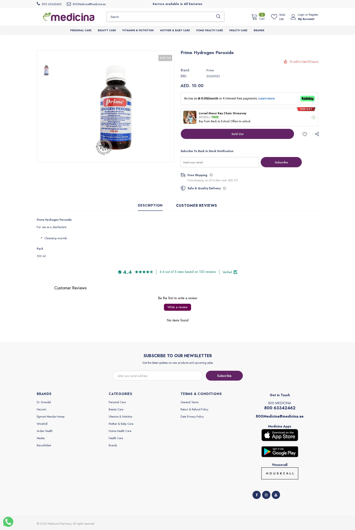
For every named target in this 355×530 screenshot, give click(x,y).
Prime (210, 70)
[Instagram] (266, 495)
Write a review (177, 307)
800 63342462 (279, 408)
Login (301, 15)
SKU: (184, 76)
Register (313, 15)
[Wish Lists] (304, 134)
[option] (115, 106)
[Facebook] (256, 495)
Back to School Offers (224, 121)
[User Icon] (293, 17)
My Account (306, 19)
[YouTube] (276, 495)
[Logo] (68, 16)
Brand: (185, 70)
